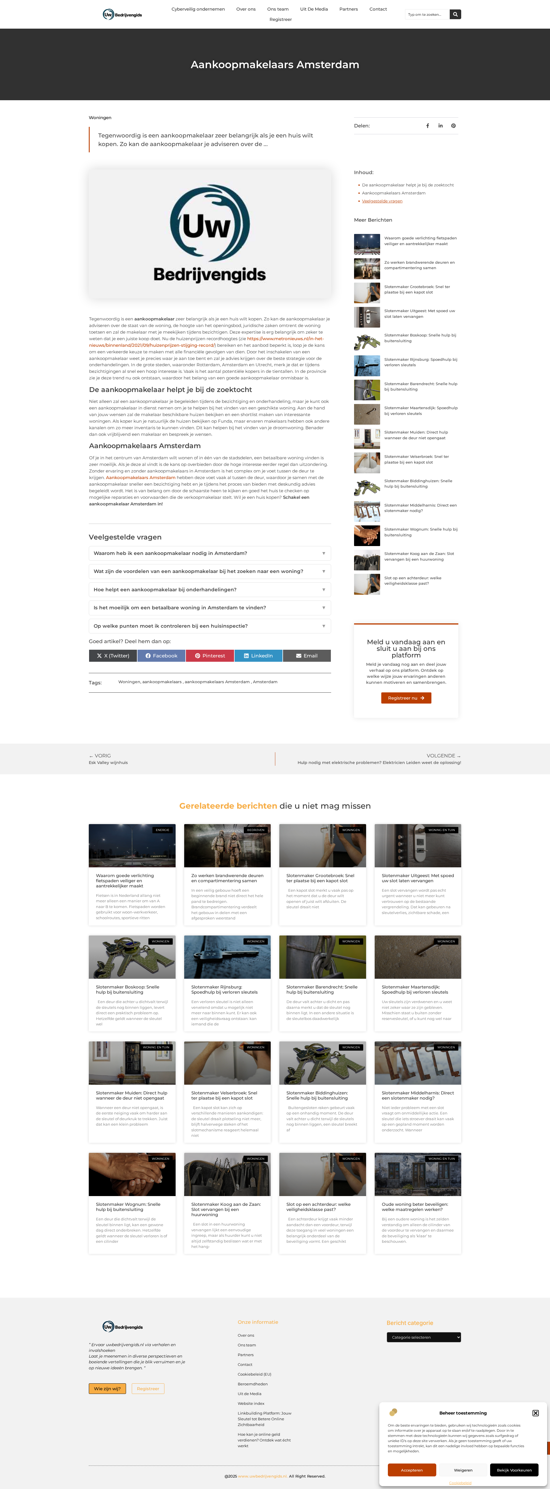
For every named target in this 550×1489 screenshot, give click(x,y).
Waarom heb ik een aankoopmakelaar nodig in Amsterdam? (210, 553)
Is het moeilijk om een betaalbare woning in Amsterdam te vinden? (210, 607)
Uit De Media (314, 9)
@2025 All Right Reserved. (275, 1476)
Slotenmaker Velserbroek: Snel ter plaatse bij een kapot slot (224, 1095)
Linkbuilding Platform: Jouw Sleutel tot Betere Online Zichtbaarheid (264, 1419)
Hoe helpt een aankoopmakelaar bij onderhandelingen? (210, 589)
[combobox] (427, 14)
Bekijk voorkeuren (514, 1470)
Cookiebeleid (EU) (254, 1374)
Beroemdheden (253, 1384)
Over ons (246, 9)
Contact (378, 9)
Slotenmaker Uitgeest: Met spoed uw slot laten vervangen (418, 878)
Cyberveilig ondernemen (198, 9)
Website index (251, 1403)
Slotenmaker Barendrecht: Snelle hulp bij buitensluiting (322, 989)
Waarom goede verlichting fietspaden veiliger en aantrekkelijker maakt (125, 881)
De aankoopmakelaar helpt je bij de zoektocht (408, 185)
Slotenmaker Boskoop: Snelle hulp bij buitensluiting (127, 989)
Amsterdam (265, 681)
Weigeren (463, 1470)
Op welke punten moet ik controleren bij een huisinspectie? (210, 626)
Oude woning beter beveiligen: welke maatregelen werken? (415, 1207)
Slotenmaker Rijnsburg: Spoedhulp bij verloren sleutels (224, 989)
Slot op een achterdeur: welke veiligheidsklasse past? (318, 1207)
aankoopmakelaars (162, 681)
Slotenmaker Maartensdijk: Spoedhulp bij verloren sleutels (415, 989)
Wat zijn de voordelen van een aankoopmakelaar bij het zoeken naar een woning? (210, 571)
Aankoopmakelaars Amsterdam (141, 477)
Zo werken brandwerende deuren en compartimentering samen (227, 878)
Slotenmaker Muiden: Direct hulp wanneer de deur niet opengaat (131, 1095)
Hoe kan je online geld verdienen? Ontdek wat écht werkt (264, 1440)
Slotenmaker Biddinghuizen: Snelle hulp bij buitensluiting (317, 1095)
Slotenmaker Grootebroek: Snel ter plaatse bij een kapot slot (320, 878)
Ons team (278, 9)
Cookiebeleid (460, 1483)
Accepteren (412, 1470)
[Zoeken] (455, 14)
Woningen (100, 117)
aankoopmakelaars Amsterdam (217, 681)
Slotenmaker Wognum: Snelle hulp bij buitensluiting (128, 1207)
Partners (348, 9)
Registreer (281, 19)
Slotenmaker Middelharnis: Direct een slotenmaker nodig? (418, 1095)
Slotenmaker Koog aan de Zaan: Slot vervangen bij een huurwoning (226, 1209)
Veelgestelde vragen (382, 201)
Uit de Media (250, 1393)
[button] (536, 1413)
